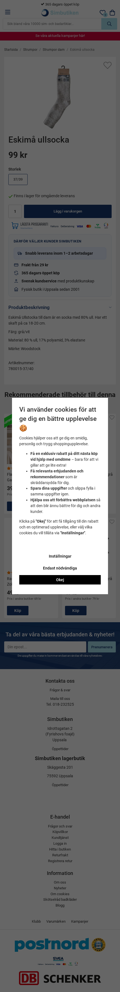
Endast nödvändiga (60, 568)
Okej (60, 580)
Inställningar (60, 556)
